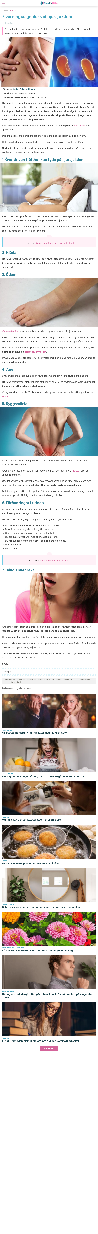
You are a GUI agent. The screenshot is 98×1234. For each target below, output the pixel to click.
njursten (76, 470)
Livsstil (5, 10)
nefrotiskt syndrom (35, 351)
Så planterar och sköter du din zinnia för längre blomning (37, 950)
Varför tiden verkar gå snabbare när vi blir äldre (31, 820)
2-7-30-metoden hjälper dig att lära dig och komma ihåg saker (40, 1041)
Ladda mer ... (49, 1048)
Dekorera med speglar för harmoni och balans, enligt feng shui (41, 907)
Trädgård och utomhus (13, 948)
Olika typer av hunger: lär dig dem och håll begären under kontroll (43, 776)
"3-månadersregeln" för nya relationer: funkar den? (34, 732)
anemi (5, 396)
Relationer (7, 730)
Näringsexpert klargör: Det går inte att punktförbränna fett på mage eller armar (47, 996)
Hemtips (5, 861)
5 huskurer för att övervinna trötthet (55, 243)
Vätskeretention (10, 331)
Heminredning (8, 904)
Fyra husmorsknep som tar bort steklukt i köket (31, 863)
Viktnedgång (8, 991)
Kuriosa (13, 10)
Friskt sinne (7, 774)
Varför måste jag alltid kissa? (56, 560)
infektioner (79, 125)
